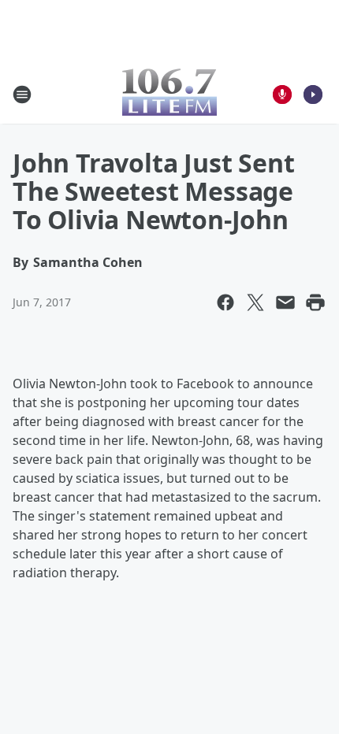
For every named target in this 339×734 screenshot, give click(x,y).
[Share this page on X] (255, 302)
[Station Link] (169, 94)
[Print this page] (315, 302)
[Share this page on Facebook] (225, 302)
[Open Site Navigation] (22, 94)
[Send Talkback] (282, 94)
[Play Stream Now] (313, 94)
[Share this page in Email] (285, 302)
